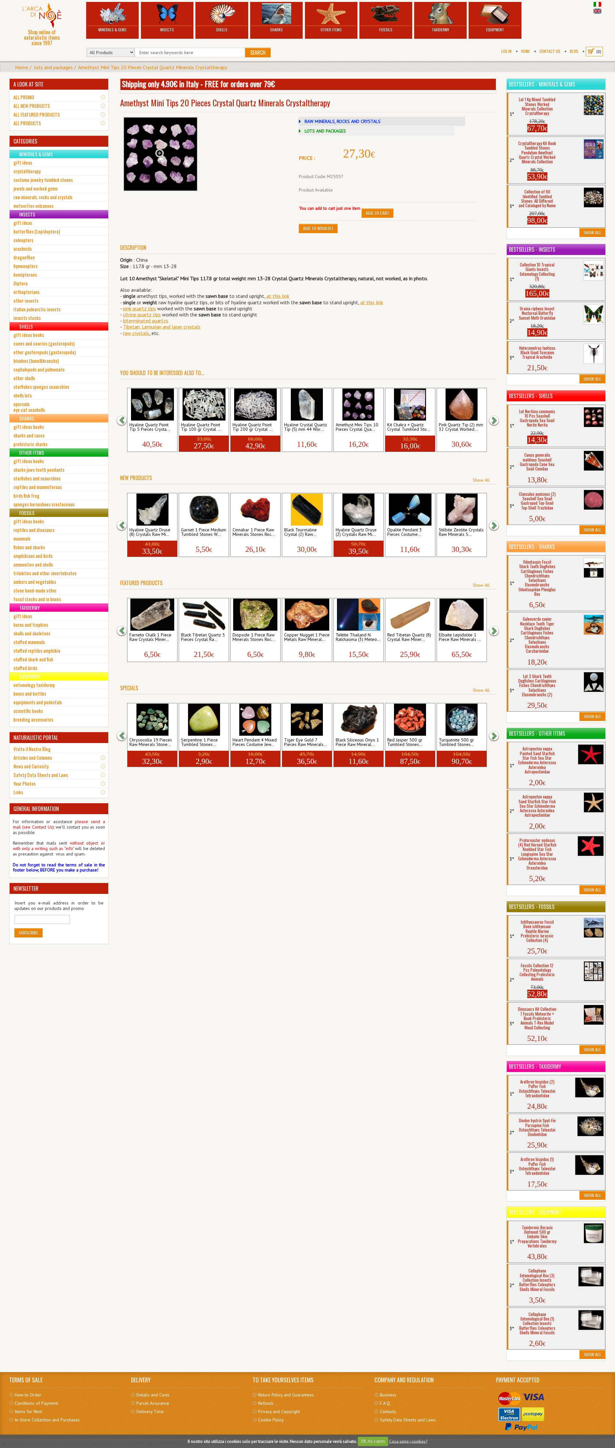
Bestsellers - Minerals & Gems (542, 84)
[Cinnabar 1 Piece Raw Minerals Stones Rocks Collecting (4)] (255, 510)
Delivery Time (150, 1411)
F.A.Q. (385, 1403)
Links (18, 792)
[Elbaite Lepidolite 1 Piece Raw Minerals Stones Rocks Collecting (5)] (462, 615)
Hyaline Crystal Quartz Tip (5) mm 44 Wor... (305, 427)
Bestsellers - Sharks (532, 547)
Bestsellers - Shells (531, 396)
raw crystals (136, 333)
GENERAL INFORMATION (36, 809)
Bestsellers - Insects (532, 249)
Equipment (495, 29)
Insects (167, 29)
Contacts (388, 1411)
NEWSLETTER (25, 888)
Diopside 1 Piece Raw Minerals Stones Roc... (254, 637)
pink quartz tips (139, 308)
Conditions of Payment (36, 1403)
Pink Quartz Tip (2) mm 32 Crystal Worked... (461, 427)
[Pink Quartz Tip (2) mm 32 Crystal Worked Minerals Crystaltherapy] (462, 405)
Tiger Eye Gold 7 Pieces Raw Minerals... (305, 742)
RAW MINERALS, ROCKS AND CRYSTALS (343, 121)
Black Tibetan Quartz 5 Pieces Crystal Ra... (203, 637)
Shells (221, 29)
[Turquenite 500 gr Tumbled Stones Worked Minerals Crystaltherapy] (462, 720)
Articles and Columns (32, 757)
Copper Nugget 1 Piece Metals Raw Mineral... (307, 637)
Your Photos (24, 783)
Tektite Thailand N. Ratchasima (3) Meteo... (358, 637)
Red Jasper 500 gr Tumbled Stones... (404, 742)
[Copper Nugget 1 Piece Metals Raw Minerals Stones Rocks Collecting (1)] (307, 615)
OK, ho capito (373, 1441)
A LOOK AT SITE (28, 84)
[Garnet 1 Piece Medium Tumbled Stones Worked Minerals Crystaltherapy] (204, 510)
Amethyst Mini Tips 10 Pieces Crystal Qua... (357, 427)
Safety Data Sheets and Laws (40, 774)
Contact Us (549, 51)
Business (388, 1395)
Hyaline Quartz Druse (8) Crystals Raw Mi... (149, 532)
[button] (125, 420)
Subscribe (28, 932)
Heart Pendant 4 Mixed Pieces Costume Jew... (255, 742)
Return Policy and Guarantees (286, 1395)
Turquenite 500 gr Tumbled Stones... (456, 742)
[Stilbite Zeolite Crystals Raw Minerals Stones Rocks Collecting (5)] (462, 510)
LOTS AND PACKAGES (325, 131)
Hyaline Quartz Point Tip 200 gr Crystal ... (253, 427)
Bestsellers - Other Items (537, 733)
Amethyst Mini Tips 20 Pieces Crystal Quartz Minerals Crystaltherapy (152, 67)
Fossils (385, 29)
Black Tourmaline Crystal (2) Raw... (300, 532)
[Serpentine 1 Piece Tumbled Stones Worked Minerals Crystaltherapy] (204, 720)
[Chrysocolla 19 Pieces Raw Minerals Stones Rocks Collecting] (152, 720)
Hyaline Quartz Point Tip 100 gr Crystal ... (201, 427)
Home (525, 51)
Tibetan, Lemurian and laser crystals (162, 326)
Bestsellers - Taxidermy (535, 1066)
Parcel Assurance (152, 1403)
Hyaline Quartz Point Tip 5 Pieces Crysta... (149, 427)
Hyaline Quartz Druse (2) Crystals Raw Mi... (356, 532)
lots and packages (53, 67)
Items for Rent (28, 1411)
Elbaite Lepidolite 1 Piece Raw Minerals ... (460, 637)
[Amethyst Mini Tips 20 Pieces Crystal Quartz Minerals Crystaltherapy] (160, 154)
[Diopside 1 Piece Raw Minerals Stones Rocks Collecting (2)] (255, 615)
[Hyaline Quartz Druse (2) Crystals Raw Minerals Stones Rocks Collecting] (358, 510)
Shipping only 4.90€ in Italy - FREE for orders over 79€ (198, 83)
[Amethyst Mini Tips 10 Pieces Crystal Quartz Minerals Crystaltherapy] (358, 405)
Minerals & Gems (112, 29)
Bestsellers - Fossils (531, 907)
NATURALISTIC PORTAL (35, 737)
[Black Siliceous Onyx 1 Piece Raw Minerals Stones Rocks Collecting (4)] (358, 720)
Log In (506, 51)
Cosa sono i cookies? (408, 1441)
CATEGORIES (25, 141)
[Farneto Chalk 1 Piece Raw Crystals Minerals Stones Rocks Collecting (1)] (152, 615)
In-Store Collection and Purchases (47, 1420)
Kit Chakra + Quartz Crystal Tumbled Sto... (408, 427)
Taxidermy (440, 29)
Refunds (266, 1403)
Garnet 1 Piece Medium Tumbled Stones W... (203, 532)
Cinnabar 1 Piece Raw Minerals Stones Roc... (254, 532)
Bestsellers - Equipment (535, 1212)
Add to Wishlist (318, 228)
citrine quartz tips (142, 314)
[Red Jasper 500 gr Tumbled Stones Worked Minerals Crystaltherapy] (410, 720)
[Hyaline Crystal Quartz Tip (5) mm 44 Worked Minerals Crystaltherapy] (307, 405)
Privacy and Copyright (279, 1411)
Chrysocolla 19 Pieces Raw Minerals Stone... (150, 742)
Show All (481, 480)
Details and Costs (152, 1395)
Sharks (276, 29)
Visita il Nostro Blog (32, 748)
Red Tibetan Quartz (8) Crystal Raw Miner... (409, 637)
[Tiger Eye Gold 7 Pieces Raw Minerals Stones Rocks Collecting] (307, 720)
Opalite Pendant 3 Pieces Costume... (404, 532)
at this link (277, 296)
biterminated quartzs (145, 320)
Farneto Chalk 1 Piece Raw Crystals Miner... (150, 637)
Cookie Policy (271, 1420)
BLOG (574, 51)
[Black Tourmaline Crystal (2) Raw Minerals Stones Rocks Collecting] (307, 510)
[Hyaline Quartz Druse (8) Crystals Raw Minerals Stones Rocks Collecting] (152, 510)
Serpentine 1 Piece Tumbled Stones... (199, 742)
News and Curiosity (31, 766)
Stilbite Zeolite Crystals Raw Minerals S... (461, 532)
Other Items (331, 29)
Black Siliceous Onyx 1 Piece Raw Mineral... (357, 742)
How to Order (28, 1395)
